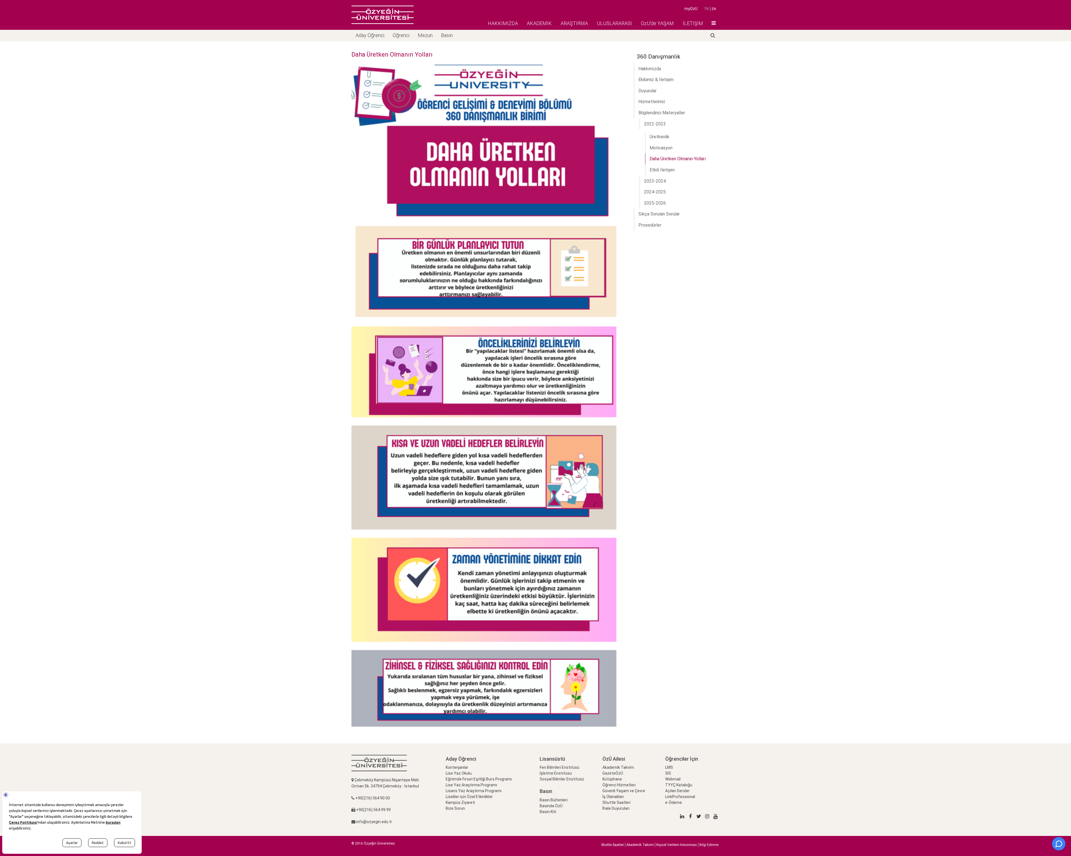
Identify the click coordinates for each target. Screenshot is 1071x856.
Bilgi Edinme (708, 845)
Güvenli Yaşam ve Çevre (623, 791)
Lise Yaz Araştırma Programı (471, 785)
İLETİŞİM (693, 23)
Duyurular (647, 90)
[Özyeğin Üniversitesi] (382, 15)
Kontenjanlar (457, 767)
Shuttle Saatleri (616, 802)
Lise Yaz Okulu (459, 773)
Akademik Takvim (618, 767)
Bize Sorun (455, 808)
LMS (669, 767)
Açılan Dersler (677, 791)
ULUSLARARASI (614, 23)
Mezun (425, 35)
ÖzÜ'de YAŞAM (657, 23)
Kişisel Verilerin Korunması (676, 845)
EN (714, 9)
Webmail (673, 779)
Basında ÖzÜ (551, 806)
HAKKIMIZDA (503, 23)
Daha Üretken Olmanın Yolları (678, 158)
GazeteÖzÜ (612, 773)
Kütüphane (612, 779)
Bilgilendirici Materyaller (661, 112)
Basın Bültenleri (554, 800)
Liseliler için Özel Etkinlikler (469, 796)
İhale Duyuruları (615, 808)
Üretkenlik (659, 136)
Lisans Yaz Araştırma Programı (473, 791)
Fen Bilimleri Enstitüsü (559, 767)
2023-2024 (655, 181)
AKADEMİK (539, 23)
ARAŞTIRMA (574, 23)
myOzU (691, 8)
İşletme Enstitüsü (556, 773)
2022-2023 (655, 124)
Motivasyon (661, 148)
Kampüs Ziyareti (460, 802)
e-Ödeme (673, 802)
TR (706, 9)
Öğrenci (401, 35)
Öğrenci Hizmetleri (619, 785)
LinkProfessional (680, 796)
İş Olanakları (613, 796)
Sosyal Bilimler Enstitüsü (562, 779)
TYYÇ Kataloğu (678, 785)
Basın (447, 35)
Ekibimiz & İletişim (656, 79)
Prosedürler (649, 225)
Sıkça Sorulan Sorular (659, 214)
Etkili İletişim (662, 170)
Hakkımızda (649, 68)
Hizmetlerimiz (651, 101)
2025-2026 (655, 203)
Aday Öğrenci (370, 35)
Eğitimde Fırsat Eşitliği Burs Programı (479, 779)
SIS (668, 773)
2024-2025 (655, 192)
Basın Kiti (548, 811)
